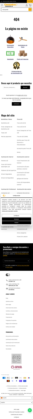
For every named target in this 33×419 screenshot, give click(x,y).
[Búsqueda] (29, 9)
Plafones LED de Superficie (8, 170)
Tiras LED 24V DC (21, 127)
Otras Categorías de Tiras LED (24, 132)
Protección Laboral (22, 236)
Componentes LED (22, 229)
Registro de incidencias (11, 323)
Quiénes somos (9, 301)
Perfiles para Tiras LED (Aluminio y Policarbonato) (23, 143)
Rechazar (16, 219)
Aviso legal (9, 267)
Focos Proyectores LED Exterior (23, 162)
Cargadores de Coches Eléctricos (7, 228)
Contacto (16, 104)
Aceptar (16, 222)
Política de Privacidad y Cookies (10, 211)
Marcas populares (6, 136)
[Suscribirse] (28, 261)
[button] (2, 5)
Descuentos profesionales (12, 336)
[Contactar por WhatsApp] (30, 410)
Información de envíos (11, 307)
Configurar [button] (16, 417)
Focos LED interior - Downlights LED (6, 165)
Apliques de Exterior (22, 178)
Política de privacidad (23, 265)
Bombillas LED (5, 123)
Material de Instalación (23, 225)
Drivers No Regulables (7, 178)
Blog (7, 298)
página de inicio (22, 95)
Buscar (25, 87)
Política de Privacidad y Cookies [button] (16, 412)
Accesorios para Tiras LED (24, 148)
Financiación (9, 317)
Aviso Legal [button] (16, 409)
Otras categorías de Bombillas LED (6, 128)
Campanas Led (5, 193)
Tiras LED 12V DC (21, 123)
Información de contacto (14, 390)
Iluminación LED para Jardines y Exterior (23, 168)
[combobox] (16, 9)
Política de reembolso (12, 386)
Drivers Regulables (6, 174)
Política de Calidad (10, 327)
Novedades (8, 349)
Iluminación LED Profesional (12, 342)
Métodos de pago (10, 314)
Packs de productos (10, 345)
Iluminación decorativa (11, 339)
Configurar (16, 215)
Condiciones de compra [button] (16, 414)
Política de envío (22, 388)
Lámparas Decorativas (23, 193)
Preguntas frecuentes (11, 320)
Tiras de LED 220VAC (22, 136)
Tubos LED (4, 133)
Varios (18, 152)
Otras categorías (21, 233)
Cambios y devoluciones (12, 311)
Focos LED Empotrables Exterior (23, 183)
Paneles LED (4, 160)
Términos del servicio (13, 388)
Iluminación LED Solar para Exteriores (23, 174)
